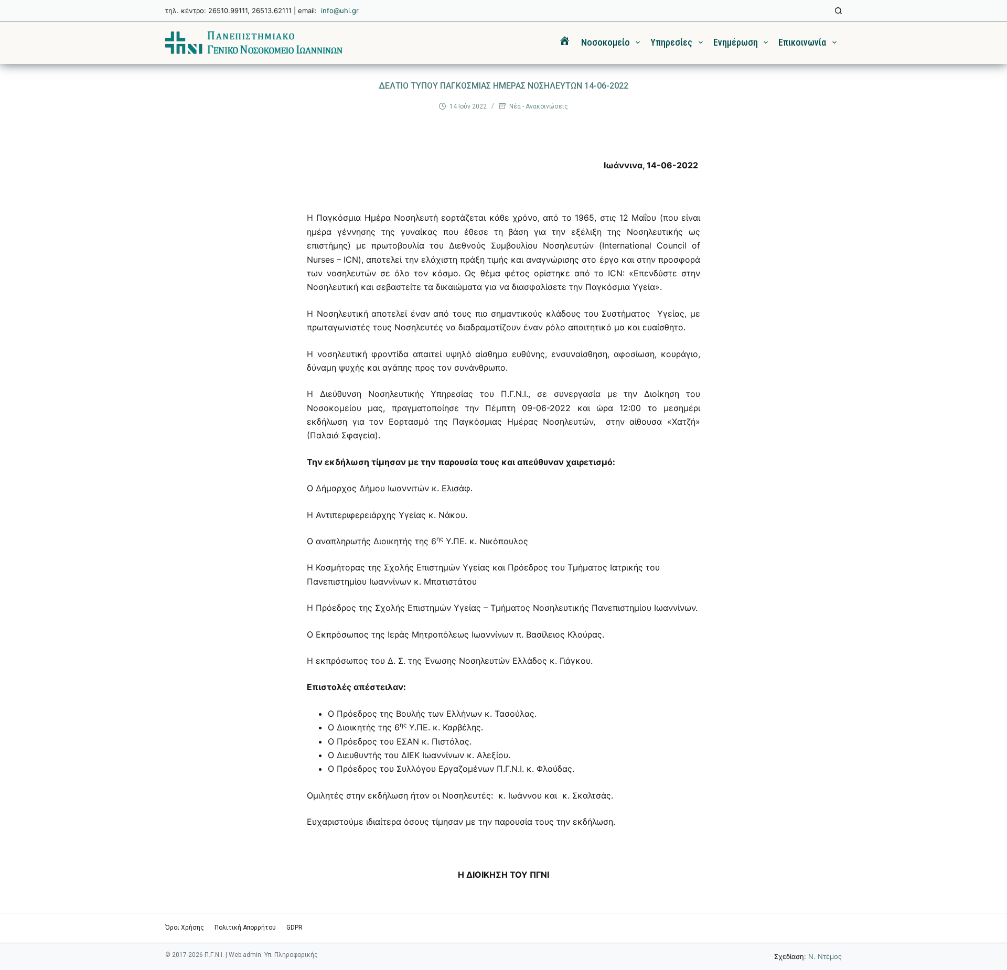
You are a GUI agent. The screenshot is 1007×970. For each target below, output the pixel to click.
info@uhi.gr (340, 10)
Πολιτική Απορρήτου (245, 927)
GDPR (294, 927)
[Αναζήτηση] (838, 10)
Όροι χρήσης (184, 927)
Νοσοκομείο (605, 42)
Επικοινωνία (802, 42)
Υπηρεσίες (671, 42)
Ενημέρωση (735, 42)
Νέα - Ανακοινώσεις (538, 106)
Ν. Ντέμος (825, 956)
